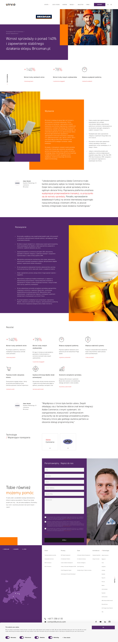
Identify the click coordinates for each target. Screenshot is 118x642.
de (111, 4)
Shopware (104, 566)
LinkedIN (105, 621)
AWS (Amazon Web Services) (107, 600)
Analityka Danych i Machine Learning (84, 570)
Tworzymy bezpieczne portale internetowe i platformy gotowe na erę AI (52, 556)
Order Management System (66, 570)
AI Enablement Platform (65, 559)
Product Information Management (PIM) (68, 566)
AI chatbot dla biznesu (81, 559)
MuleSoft (103, 574)
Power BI (103, 578)
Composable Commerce (49, 559)
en (108, 4)
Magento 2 (104, 559)
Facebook (96, 621)
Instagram (109, 621)
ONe (102, 611)
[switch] (22, 637)
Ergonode (103, 593)
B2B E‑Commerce (48, 562)
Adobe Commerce (105, 555)
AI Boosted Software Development (83, 555)
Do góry (115, 580)
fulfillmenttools (104, 596)
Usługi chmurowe (96, 559)
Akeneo (103, 585)
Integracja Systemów (97, 555)
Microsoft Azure (105, 604)
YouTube (100, 621)
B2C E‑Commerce (48, 566)
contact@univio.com (57, 621)
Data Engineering (80, 566)
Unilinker (103, 570)
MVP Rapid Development (65, 555)
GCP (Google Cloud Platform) (107, 608)
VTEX (103, 562)
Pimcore (103, 581)
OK (103, 627)
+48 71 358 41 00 (55, 618)
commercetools (104, 589)
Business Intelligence (81, 562)
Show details (67, 637)
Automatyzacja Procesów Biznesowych (68, 574)
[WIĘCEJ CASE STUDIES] (50, 441)
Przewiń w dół (7, 78)
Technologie (106, 550)
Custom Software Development (67, 562)
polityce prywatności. (68, 519)
